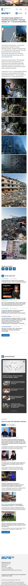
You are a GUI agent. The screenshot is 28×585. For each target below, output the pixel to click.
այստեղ (10, 575)
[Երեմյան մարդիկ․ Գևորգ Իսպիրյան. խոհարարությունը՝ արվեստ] (14, 366)
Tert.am (5, 13)
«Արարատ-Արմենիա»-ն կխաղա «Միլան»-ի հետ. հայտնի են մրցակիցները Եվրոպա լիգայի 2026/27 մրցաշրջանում (13, 525)
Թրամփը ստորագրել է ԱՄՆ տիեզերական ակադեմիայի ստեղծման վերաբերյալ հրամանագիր (11, 330)
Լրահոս (20, 13)
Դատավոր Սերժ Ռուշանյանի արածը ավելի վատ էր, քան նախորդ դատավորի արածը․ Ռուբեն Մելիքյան (13, 464)
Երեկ (7, 424)
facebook (2, 268)
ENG (21, 9)
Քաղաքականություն (6, 316)
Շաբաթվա (12, 424)
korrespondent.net (6, 56)
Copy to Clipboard (14, 268)
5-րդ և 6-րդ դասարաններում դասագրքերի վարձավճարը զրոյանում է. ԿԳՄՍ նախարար (12, 505)
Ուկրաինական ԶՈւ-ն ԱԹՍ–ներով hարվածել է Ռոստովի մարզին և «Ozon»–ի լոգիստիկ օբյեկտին (13, 281)
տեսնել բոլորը (5, 335)
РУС (17, 9)
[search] (26, 9)
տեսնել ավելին (5, 532)
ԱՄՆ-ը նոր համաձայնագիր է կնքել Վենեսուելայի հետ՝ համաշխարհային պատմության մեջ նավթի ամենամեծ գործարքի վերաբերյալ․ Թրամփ (13, 304)
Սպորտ (3, 521)
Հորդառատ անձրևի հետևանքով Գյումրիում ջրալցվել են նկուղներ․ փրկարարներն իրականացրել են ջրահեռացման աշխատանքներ (13, 312)
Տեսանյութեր (9, 356)
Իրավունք (3, 461)
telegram (10, 268)
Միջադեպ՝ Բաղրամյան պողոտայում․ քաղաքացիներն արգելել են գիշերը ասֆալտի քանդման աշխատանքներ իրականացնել (12, 485)
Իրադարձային (7, 26)
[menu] (26, 13)
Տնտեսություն (5, 300)
